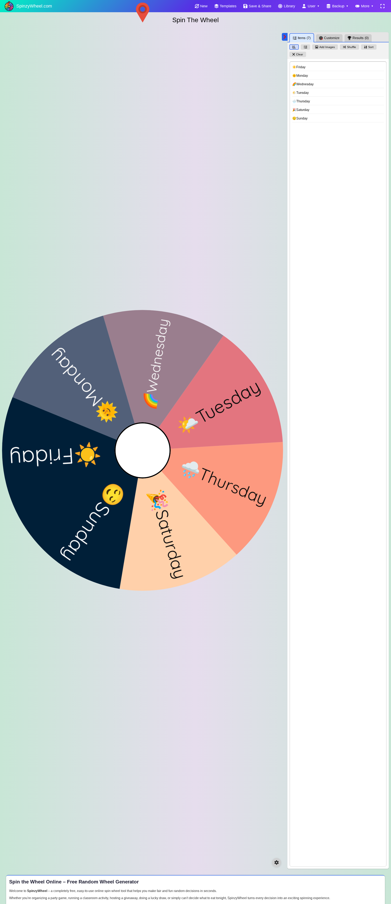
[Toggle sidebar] (285, 37)
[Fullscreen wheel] (382, 6)
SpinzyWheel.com (34, 6)
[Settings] (276, 862)
